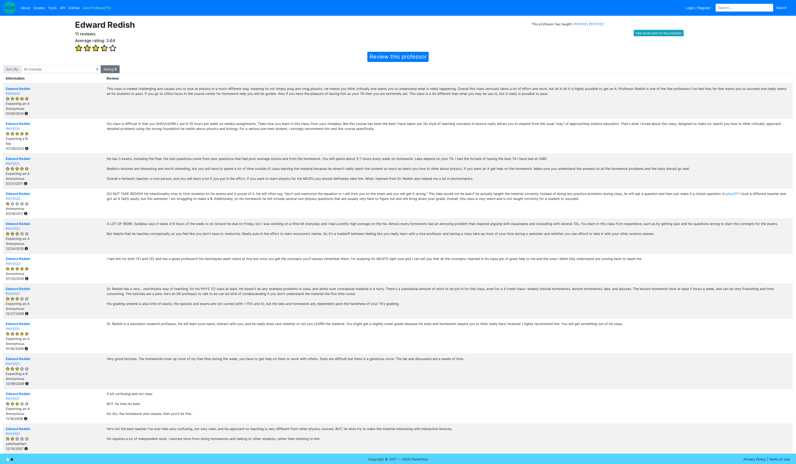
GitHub (74, 8)
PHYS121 (13, 164)
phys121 (732, 194)
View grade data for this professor (659, 33)
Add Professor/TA (97, 8)
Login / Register (698, 8)
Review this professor (398, 56)
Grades (39, 8)
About (25, 8)
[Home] (9, 8)
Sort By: (12, 69)
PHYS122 (13, 199)
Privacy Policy (755, 459)
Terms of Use (779, 459)
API (62, 8)
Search (781, 8)
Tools (52, 8)
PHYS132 (596, 24)
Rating (109, 69)
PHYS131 (580, 24)
